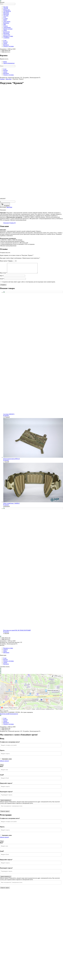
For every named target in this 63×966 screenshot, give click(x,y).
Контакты (6, 44)
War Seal (5, 6)
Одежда (5, 26)
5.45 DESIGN (7, 11)
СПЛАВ (5, 8)
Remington (6, 23)
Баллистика (6, 31)
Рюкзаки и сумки (8, 36)
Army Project (6, 21)
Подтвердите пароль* (6, 791)
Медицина (6, 33)
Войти (5, 61)
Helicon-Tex (6, 9)
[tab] (6, 223)
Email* (2, 775)
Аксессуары (6, 34)
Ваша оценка (4, 261)
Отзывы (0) (12, 223)
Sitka (4, 24)
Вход (2, 764)
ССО (4, 17)
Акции (5, 43)
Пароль (2, 750)
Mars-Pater (6, 12)
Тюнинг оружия (7, 29)
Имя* (1, 766)
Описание (6, 223)
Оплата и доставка (8, 46)
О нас (4, 40)
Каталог (5, 42)
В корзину (6, 205)
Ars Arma (5, 15)
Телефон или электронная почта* (10, 742)
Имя (1, 275)
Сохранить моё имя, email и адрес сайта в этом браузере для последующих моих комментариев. (28, 282)
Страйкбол (6, 37)
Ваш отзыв (3, 273)
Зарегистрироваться (8, 63)
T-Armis (5, 18)
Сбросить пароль (5, 811)
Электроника (7, 27)
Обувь (5, 30)
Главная (2, 79)
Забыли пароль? (4, 760)
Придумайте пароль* (6, 783)
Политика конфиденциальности (9, 713)
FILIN (5, 20)
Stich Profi (6, 14)
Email (2, 278)
